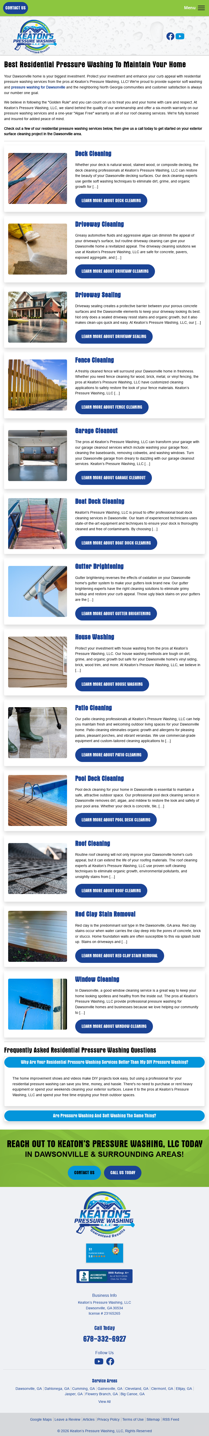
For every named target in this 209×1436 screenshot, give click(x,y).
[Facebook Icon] (170, 38)
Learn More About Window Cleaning (114, 1026)
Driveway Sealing (98, 295)
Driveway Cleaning (99, 224)
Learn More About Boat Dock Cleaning (116, 543)
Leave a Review (67, 1419)
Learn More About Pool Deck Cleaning (116, 820)
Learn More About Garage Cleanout (114, 478)
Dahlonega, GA (57, 1389)
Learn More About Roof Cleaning (111, 891)
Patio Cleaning (93, 708)
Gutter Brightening (99, 566)
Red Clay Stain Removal (105, 914)
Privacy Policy (108, 1419)
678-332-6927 (104, 1339)
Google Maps (41, 1419)
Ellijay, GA (184, 1389)
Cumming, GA (83, 1389)
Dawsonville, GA (29, 1389)
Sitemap (153, 1419)
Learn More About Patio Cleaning (111, 755)
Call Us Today (122, 1172)
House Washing (94, 637)
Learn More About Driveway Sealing (114, 336)
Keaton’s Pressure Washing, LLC (96, 1431)
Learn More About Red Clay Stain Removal (120, 956)
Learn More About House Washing (112, 684)
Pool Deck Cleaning (99, 778)
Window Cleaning (97, 979)
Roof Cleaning (92, 843)
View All (104, 1402)
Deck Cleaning (93, 153)
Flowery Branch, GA (101, 1394)
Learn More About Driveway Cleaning (115, 271)
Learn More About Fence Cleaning (112, 407)
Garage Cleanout (96, 430)
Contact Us (15, 8)
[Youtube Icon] (99, 1361)
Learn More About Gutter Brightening (116, 613)
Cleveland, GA (136, 1389)
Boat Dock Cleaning (99, 501)
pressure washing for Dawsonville (38, 87)
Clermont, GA (162, 1389)
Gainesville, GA (110, 1389)
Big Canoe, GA (133, 1394)
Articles (89, 1419)
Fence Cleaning (94, 360)
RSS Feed (171, 1419)
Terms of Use (133, 1419)
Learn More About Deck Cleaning (111, 200)
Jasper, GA (74, 1394)
